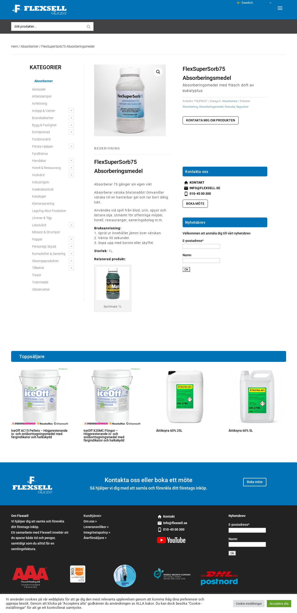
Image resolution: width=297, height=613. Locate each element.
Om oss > (90, 521)
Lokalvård (39, 225)
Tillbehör (38, 268)
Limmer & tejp (42, 218)
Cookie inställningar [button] (249, 603)
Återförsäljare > (95, 538)
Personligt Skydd (44, 246)
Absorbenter (30, 46)
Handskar (39, 160)
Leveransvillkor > (96, 527)
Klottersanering (43, 203)
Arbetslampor (42, 96)
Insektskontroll (42, 189)
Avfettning (39, 103)
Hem (14, 46)
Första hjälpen (42, 146)
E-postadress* (193, 241)
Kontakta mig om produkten (210, 120)
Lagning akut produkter (49, 211)
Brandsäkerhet (42, 118)
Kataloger (39, 196)
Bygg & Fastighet (44, 125)
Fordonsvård (41, 139)
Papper (37, 239)
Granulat (230, 106)
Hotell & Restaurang (46, 168)
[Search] (88, 26)
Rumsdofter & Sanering (48, 254)
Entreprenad (41, 132)
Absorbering (190, 106)
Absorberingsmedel (211, 106)
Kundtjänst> (92, 516)
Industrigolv (40, 182)
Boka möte (195, 203)
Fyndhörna (40, 154)
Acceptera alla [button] (279, 603)
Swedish (247, 2)
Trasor (36, 275)
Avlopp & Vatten (43, 111)
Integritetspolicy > (97, 532)
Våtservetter (41, 289)
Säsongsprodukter (45, 261)
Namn (187, 255)
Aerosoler (39, 89)
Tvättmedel (40, 282)
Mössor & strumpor (46, 232)
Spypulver (242, 106)
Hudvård (38, 175)
